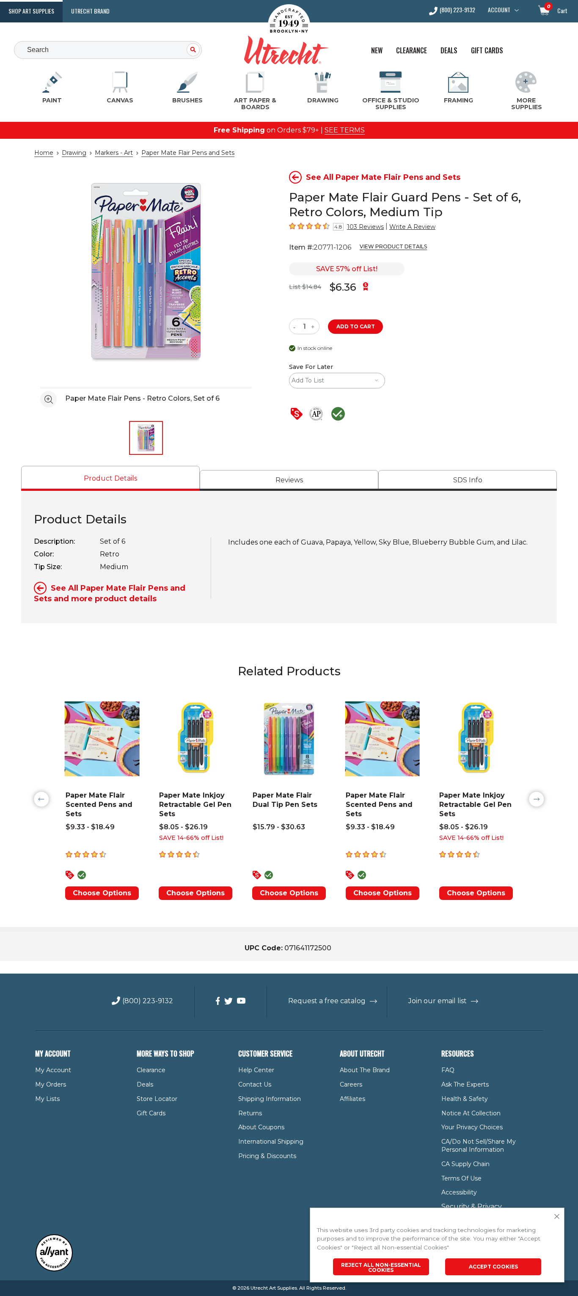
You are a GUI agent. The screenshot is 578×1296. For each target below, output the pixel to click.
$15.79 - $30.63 (279, 827)
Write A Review (412, 227)
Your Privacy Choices (472, 1127)
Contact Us (254, 1084)
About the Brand (365, 1070)
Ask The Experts (465, 1084)
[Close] (557, 1217)
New (377, 51)
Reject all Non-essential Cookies (381, 1267)
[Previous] (41, 799)
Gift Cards (487, 51)
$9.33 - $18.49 (90, 827)
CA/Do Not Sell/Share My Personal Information (478, 1145)
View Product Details (393, 246)
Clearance (411, 51)
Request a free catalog (327, 1001)
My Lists (47, 1099)
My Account (53, 1070)
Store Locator (157, 1099)
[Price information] (298, 414)
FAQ (447, 1070)
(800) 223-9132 (457, 10)
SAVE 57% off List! (346, 269)
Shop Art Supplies (31, 10)
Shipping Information (269, 1099)
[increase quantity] (314, 326)
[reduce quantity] (296, 326)
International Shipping (270, 1141)
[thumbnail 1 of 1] (146, 438)
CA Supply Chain (465, 1164)
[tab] (110, 478)
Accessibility (459, 1192)
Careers (351, 1084)
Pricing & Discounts (267, 1156)
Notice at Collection (471, 1113)
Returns (250, 1113)
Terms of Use (461, 1178)
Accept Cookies (493, 1266)
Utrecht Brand (90, 10)
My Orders (50, 1084)
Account (499, 10)
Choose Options (102, 893)
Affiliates (352, 1099)
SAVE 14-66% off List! (191, 838)
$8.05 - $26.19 (183, 827)
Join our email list (437, 1001)
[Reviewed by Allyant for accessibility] (54, 1270)
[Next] (536, 799)
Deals (448, 51)
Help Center (256, 1070)
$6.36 (343, 287)
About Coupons (261, 1127)
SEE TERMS (345, 130)
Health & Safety (464, 1099)
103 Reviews (365, 227)
